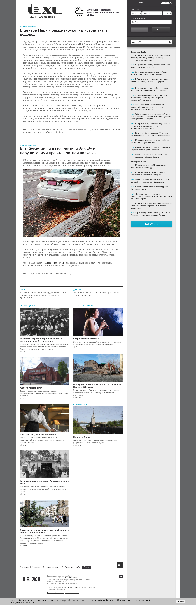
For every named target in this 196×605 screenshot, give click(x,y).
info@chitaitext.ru (74, 587)
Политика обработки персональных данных (63, 593)
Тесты (86, 567)
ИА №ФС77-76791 (71, 578)
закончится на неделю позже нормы (103, 13)
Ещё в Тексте (151, 224)
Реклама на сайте (51, 567)
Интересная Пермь (54, 262)
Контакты (36, 567)
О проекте (24, 567)
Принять (180, 601)
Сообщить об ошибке (71, 567)
